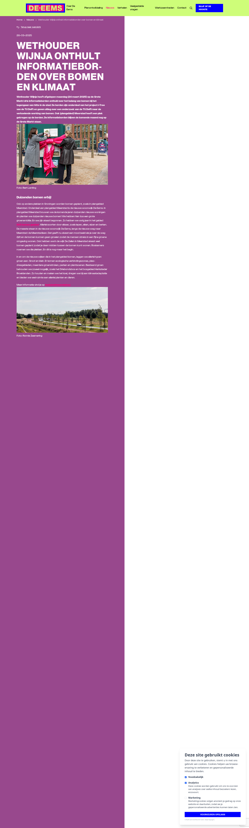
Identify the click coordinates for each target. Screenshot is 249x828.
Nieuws (110, 8)
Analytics (193, 782)
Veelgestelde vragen (137, 8)
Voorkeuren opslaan (212, 814)
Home (19, 20)
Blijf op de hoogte (205, 8)
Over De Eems (71, 8)
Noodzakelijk (195, 776)
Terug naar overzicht (31, 27)
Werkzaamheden (164, 8)
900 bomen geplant (28, 225)
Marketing (194, 797)
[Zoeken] (191, 8)
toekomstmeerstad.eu (58, 285)
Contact (181, 8)
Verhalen (122, 8)
